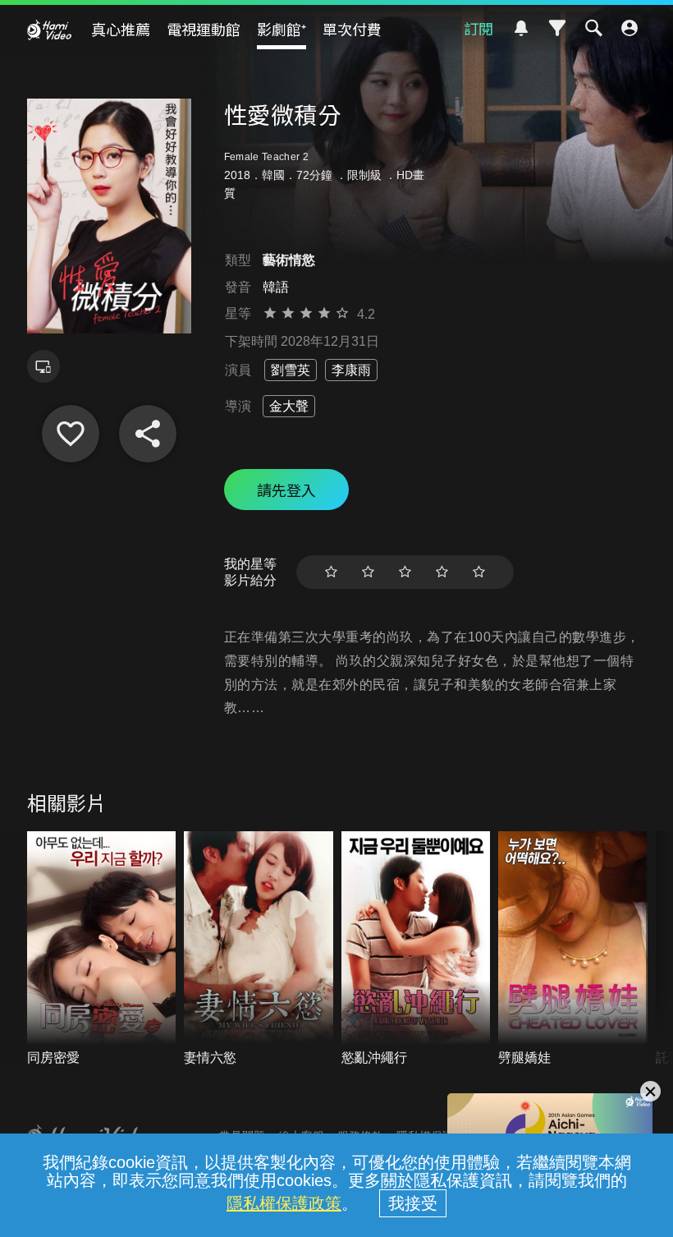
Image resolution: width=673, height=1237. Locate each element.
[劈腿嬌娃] (573, 949)
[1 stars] (331, 572)
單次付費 (352, 28)
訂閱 (478, 28)
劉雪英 (290, 370)
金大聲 (289, 406)
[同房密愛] (101, 949)
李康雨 (351, 370)
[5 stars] (478, 572)
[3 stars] (405, 572)
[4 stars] (441, 572)
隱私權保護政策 (284, 1203)
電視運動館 (203, 28)
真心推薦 (120, 28)
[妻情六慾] (258, 949)
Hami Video (49, 29)
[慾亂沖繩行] (416, 949)
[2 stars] (368, 572)
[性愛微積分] (70, 433)
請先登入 (286, 489)
